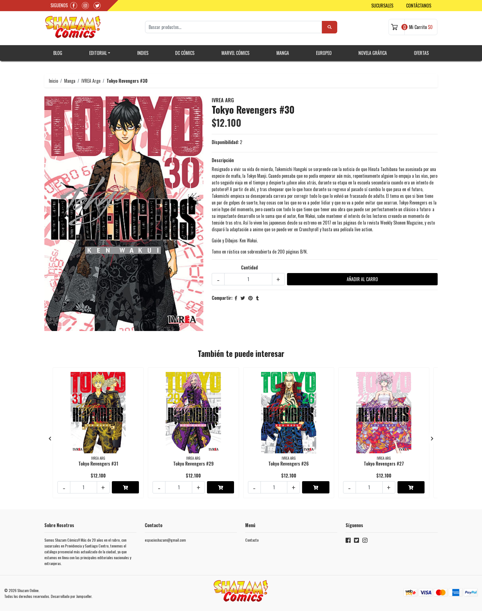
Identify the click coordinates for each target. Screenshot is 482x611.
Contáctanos (418, 5)
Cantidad (249, 267)
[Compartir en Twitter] (242, 297)
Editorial (98, 53)
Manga (282, 53)
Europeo (324, 53)
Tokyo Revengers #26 (288, 463)
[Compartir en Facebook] (236, 297)
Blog (57, 53)
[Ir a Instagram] (364, 541)
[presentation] (50, 438)
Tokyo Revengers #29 (193, 463)
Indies (142, 53)
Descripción (223, 160)
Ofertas (421, 53)
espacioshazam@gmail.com (165, 540)
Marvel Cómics (235, 53)
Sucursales (382, 5)
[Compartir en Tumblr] (257, 297)
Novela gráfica (372, 53)
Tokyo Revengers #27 (384, 463)
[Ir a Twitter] (356, 541)
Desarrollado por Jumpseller (71, 596)
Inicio (53, 80)
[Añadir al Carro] (125, 487)
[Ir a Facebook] (348, 541)
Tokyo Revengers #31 (98, 463)
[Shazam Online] (73, 27)
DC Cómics (184, 53)
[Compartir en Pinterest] (250, 297)
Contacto (252, 540)
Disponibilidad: (225, 142)
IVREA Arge (90, 80)
